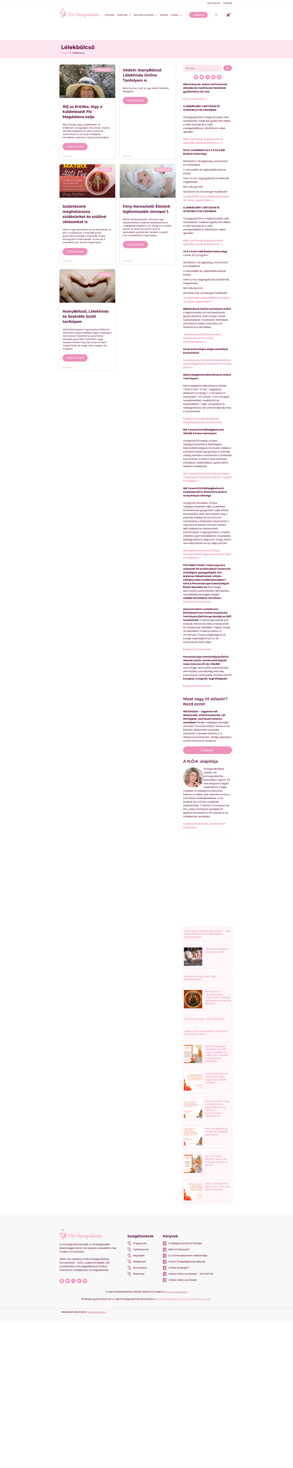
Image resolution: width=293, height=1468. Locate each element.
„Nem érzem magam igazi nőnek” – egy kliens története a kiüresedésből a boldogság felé (207, 933)
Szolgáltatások (144, 15)
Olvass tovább (75, 146)
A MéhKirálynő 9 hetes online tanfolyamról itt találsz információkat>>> (202, 338)
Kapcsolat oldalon (177, 1291)
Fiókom (227, 3)
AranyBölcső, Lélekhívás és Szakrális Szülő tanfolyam (86, 316)
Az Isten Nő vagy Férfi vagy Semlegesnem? (200, 978)
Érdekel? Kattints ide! (197, 602)
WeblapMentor (97, 1312)
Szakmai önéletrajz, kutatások (203, 824)
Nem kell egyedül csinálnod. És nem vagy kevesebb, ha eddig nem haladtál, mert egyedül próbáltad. (216, 1054)
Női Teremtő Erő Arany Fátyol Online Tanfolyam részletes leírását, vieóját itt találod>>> (207, 477)
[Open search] (216, 15)
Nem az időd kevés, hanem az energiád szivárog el (216, 1131)
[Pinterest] (213, 77)
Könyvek (122, 15)
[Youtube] (201, 77)
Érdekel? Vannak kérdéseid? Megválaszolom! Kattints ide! (202, 420)
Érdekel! (207, 750)
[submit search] (227, 68)
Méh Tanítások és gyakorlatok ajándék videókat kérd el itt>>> (203, 141)
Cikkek (175, 15)
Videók (164, 15)
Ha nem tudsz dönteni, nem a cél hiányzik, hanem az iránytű (216, 1161)
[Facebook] (196, 77)
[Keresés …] (202, 68)
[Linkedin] (219, 77)
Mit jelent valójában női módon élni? (216, 950)
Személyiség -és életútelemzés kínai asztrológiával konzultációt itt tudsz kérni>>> (207, 363)
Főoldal (110, 15)
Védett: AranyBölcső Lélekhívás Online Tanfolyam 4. (142, 75)
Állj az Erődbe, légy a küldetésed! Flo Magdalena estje (82, 111)
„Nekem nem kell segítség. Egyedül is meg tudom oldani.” (206, 1033)
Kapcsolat (214, 3)
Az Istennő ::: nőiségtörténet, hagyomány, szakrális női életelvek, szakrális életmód (218, 997)
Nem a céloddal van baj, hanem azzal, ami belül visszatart (217, 1186)
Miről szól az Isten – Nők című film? (204, 1018)
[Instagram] (207, 77)
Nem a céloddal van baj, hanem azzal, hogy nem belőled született (216, 1078)
